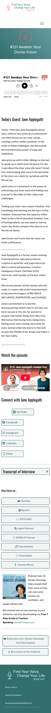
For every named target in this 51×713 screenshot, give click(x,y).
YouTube (21, 411)
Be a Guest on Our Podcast (25, 651)
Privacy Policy (11, 687)
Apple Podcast (25, 528)
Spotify (25, 510)
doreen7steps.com (24, 622)
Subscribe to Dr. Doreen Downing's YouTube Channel (25, 640)
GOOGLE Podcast (25, 537)
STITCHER (25, 519)
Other (9, 453)
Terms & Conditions (13, 695)
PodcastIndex (25, 546)
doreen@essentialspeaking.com (18, 703)
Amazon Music (26, 564)
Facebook (12, 422)
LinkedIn (11, 443)
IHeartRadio (25, 555)
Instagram (12, 432)
